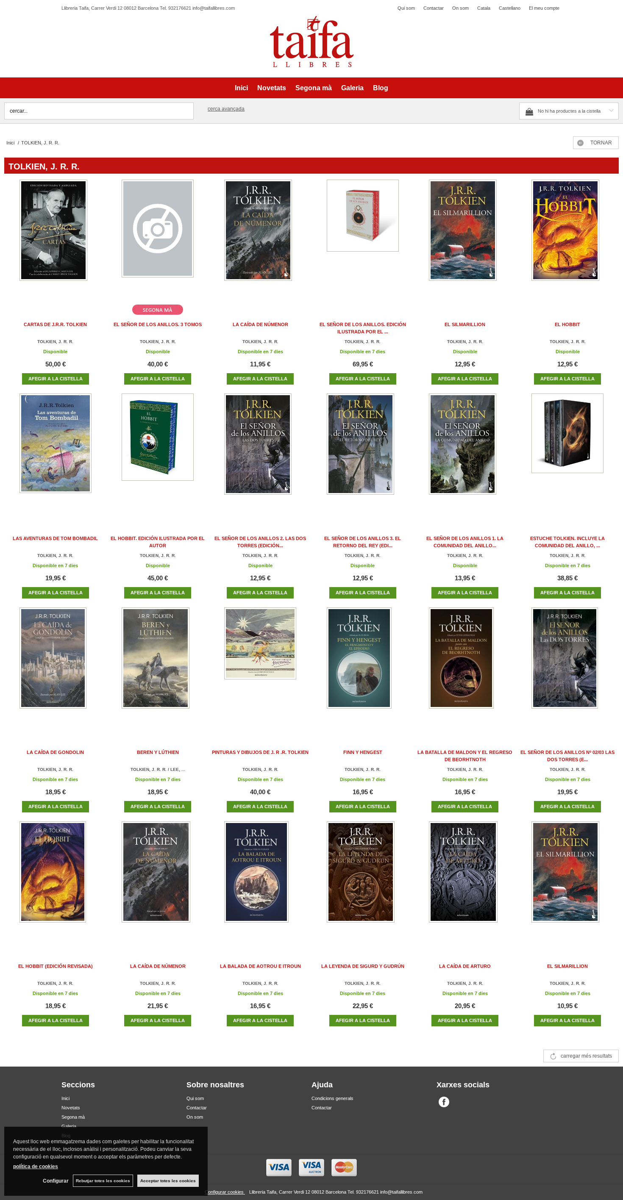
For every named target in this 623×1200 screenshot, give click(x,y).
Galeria (352, 87)
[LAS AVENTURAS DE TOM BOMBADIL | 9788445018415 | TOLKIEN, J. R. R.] (55, 453)
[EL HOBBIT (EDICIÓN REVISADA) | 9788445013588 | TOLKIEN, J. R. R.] (55, 880)
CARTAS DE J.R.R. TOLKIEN (55, 324)
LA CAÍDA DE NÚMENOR (260, 324)
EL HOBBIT (567, 324)
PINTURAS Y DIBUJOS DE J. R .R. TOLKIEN (260, 752)
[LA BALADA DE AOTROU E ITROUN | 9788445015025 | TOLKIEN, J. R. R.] (260, 880)
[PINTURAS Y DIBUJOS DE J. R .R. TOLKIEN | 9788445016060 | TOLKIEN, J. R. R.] (260, 666)
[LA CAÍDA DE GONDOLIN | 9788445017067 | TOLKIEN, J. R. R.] (55, 666)
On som (460, 8)
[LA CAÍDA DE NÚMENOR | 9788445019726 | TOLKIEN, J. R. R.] (260, 239)
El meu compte (544, 8)
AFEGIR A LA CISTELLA (55, 378)
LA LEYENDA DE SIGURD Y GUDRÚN (362, 966)
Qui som (406, 8)
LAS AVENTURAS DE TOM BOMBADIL (55, 538)
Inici (241, 87)
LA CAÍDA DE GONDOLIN (55, 752)
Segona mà (313, 87)
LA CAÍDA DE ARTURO (465, 966)
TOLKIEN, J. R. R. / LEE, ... (158, 769)
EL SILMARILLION (465, 324)
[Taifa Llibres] (311, 42)
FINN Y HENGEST (362, 752)
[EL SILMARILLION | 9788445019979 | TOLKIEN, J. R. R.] (465, 239)
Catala (483, 8)
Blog (380, 87)
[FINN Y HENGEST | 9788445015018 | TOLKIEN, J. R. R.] (363, 666)
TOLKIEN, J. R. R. (55, 341)
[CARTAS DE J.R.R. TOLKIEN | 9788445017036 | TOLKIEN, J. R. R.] (55, 239)
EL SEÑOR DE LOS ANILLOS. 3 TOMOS (158, 324)
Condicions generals (332, 1098)
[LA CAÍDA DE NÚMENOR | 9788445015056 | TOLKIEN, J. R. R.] (158, 880)
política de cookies (35, 1167)
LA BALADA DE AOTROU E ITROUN (260, 966)
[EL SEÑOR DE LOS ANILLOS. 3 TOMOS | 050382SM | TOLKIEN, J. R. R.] (158, 239)
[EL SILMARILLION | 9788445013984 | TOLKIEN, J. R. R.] (567, 880)
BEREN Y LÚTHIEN (158, 752)
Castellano (509, 8)
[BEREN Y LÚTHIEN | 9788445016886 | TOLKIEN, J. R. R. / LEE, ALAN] (158, 666)
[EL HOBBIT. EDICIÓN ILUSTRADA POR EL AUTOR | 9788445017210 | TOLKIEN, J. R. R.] (158, 453)
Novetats (271, 87)
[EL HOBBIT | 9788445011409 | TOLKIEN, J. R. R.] (567, 239)
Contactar (433, 8)
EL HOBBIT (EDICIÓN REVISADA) (55, 966)
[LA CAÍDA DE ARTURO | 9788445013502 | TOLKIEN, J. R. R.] (465, 880)
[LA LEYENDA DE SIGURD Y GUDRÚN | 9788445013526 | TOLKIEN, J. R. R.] (363, 880)
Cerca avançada (226, 109)
